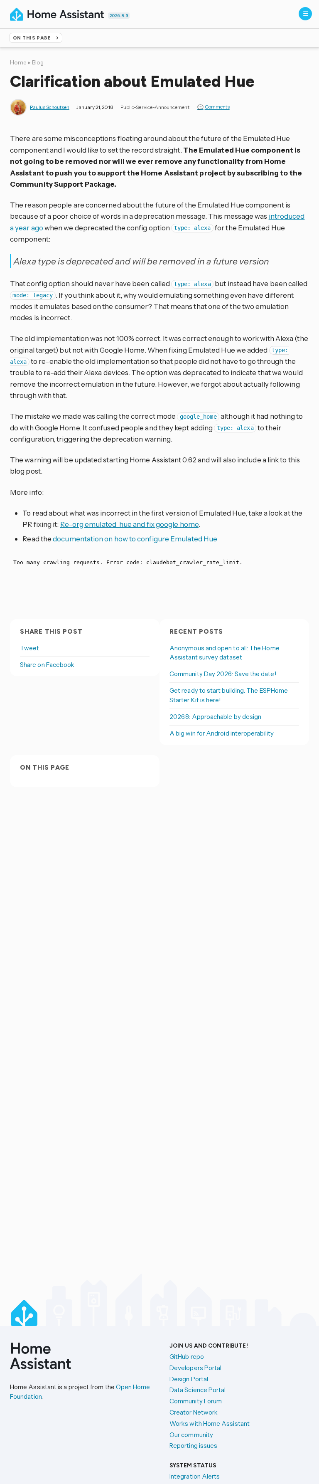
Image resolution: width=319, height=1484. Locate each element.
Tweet (29, 648)
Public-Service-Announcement (154, 107)
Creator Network (193, 1412)
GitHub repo (186, 1357)
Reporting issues (193, 1445)
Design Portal (188, 1379)
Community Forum (195, 1401)
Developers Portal (195, 1368)
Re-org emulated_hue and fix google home (129, 524)
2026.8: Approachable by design (215, 717)
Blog (38, 62)
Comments (217, 107)
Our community (191, 1435)
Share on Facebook (47, 665)
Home (18, 62)
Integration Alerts (194, 1476)
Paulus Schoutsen (49, 107)
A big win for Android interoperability (221, 733)
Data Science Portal (197, 1390)
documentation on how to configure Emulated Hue (135, 538)
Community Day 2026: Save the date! (223, 674)
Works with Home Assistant (209, 1423)
